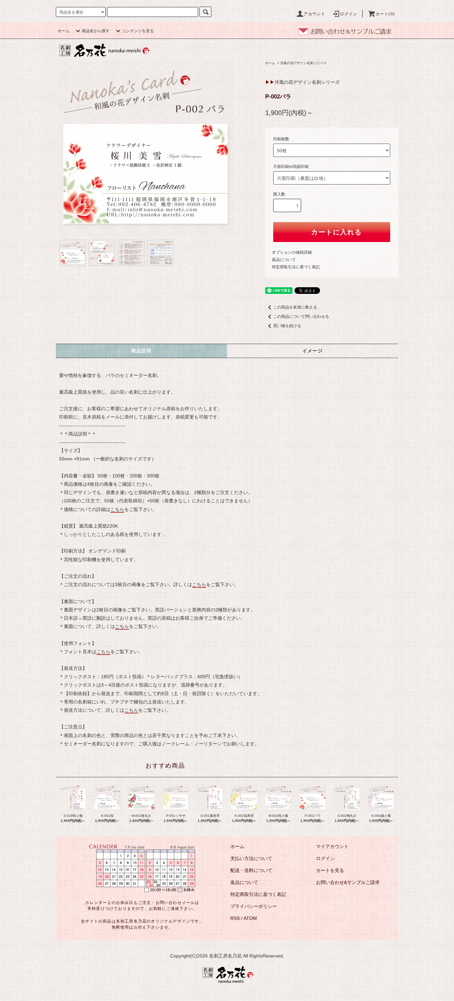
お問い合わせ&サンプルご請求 (348, 882)
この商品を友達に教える (295, 307)
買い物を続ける (287, 325)
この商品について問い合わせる (301, 316)
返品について (284, 259)
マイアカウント (332, 846)
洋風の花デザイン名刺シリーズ (303, 63)
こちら (117, 509)
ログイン (349, 14)
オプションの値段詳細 (292, 252)
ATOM (250, 918)
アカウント (315, 14)
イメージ (312, 350)
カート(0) (385, 14)
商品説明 (141, 350)
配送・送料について (251, 870)
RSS (235, 918)
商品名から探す (96, 31)
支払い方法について (251, 858)
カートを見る (330, 870)
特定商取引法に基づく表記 (296, 267)
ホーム (63, 31)
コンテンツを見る (138, 31)
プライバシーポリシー (253, 906)
